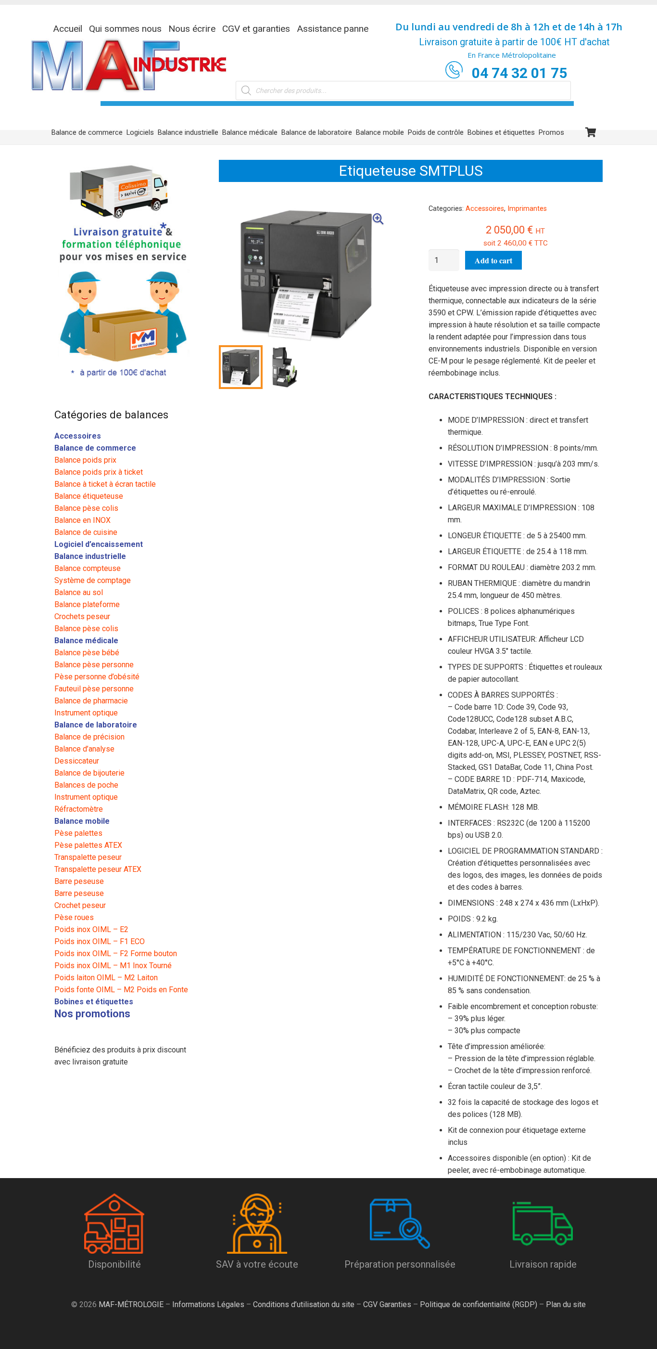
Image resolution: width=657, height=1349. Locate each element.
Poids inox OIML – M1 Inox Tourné (113, 965)
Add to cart (493, 260)
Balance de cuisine (85, 532)
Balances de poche (86, 785)
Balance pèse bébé (86, 652)
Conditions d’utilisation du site (303, 1304)
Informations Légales (208, 1304)
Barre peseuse (79, 881)
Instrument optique (86, 712)
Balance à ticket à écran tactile (105, 484)
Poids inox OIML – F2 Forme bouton (115, 953)
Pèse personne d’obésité (96, 676)
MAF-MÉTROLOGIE (131, 1304)
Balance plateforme (87, 604)
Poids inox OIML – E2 (91, 929)
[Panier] (591, 132)
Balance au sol (78, 592)
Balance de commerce (95, 448)
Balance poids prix (85, 460)
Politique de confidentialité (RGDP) (478, 1304)
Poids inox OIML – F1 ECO (99, 941)
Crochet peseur (80, 905)
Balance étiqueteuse (88, 496)
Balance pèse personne (94, 664)
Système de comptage (92, 580)
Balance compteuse (87, 568)
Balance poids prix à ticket (98, 472)
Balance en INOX (82, 520)
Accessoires (485, 209)
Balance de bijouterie (89, 773)
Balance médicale (86, 640)
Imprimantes (527, 209)
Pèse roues (74, 917)
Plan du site (565, 1304)
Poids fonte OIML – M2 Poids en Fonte (121, 989)
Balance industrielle (90, 556)
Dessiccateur (76, 760)
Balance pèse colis (86, 508)
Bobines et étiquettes (93, 1001)
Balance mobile (82, 821)
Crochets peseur (82, 616)
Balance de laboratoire (95, 724)
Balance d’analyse (84, 748)
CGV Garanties (387, 1304)
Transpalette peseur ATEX (97, 869)
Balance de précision (89, 736)
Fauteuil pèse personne (94, 688)
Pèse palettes (78, 833)
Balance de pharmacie (91, 700)
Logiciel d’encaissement (98, 544)
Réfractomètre (78, 809)
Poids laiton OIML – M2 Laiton (106, 977)
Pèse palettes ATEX (88, 845)
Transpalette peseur (88, 857)
